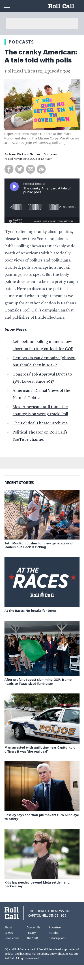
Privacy (31, 933)
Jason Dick (16, 154)
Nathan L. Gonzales (43, 154)
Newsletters (11, 938)
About (8, 927)
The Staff (32, 938)
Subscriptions (57, 938)
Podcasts (21, 42)
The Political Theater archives (40, 423)
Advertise (55, 927)
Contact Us (33, 927)
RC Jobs (53, 933)
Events (8, 933)
